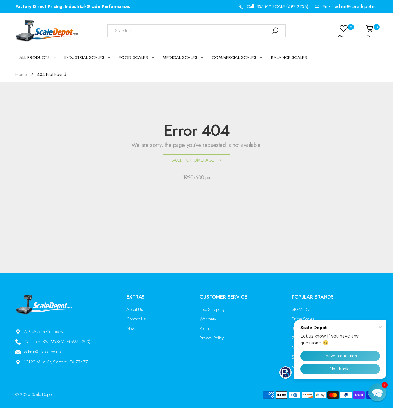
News (131, 328)
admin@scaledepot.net (43, 352)
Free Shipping (212, 309)
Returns (206, 328)
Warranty (208, 319)
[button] (377, 392)
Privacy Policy (212, 338)
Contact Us (136, 319)
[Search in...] (275, 30)
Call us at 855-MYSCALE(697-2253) (57, 342)
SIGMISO (300, 309)
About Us (134, 309)
